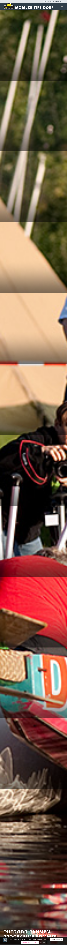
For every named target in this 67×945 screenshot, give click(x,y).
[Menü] (62, 6)
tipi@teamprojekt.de (48, 1)
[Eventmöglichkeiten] (1, 472)
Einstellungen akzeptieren (56, 939)
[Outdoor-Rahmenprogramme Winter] (66, 472)
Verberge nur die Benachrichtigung (29, 942)
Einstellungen (42, 942)
